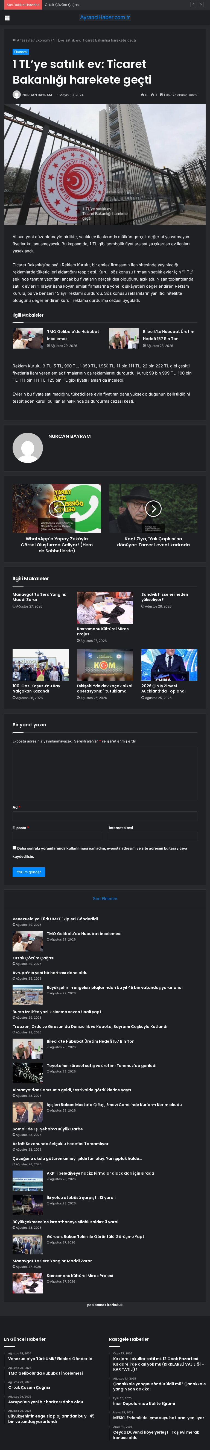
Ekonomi (43, 40)
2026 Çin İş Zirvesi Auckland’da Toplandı (163, 688)
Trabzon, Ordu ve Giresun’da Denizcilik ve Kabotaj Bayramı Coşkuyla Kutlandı (90, 1026)
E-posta (21, 828)
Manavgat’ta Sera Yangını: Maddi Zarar (39, 597)
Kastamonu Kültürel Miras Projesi (103, 631)
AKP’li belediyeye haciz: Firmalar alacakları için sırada (100, 1173)
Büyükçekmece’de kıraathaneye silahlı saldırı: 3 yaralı (66, 1222)
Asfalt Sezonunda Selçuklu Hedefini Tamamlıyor (61, 1144)
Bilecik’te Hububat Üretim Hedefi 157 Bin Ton (91, 1041)
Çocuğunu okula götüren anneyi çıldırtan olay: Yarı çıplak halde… (77, 1158)
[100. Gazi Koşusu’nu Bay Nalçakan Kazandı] (41, 665)
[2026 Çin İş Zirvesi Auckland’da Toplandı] (169, 665)
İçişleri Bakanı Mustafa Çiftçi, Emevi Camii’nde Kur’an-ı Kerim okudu (114, 1104)
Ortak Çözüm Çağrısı (62, 4)
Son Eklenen (105, 898)
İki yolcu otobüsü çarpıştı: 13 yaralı (81, 1197)
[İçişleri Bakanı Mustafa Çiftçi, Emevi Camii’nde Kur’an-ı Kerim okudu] (28, 1112)
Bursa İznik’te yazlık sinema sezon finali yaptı (58, 1012)
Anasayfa (24, 40)
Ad (16, 807)
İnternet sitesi (121, 828)
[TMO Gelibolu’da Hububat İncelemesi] (28, 338)
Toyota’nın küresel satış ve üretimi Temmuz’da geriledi (101, 1065)
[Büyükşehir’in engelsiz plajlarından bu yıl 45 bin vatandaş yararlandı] (28, 995)
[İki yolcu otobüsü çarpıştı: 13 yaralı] (28, 1205)
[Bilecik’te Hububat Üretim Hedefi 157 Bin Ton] (124, 338)
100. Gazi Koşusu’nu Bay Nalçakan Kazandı (36, 688)
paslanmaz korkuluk (105, 1304)
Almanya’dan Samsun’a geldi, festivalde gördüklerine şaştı (72, 1090)
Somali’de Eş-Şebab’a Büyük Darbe (48, 1129)
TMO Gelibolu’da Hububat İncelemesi (84, 933)
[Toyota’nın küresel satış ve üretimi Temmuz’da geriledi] (28, 1073)
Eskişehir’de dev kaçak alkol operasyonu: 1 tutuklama (104, 688)
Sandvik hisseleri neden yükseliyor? (164, 597)
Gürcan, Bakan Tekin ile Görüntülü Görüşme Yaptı (96, 1236)
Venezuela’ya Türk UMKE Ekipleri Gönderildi (55, 919)
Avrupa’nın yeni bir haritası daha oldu (50, 972)
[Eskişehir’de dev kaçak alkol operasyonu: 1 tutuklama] (105, 665)
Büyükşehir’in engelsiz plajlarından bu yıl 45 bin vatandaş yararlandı (115, 987)
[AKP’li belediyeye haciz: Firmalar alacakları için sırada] (28, 1181)
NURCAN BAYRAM (37, 95)
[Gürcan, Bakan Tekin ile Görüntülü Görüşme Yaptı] (28, 1244)
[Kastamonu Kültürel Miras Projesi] (105, 608)
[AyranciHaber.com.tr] (105, 17)
